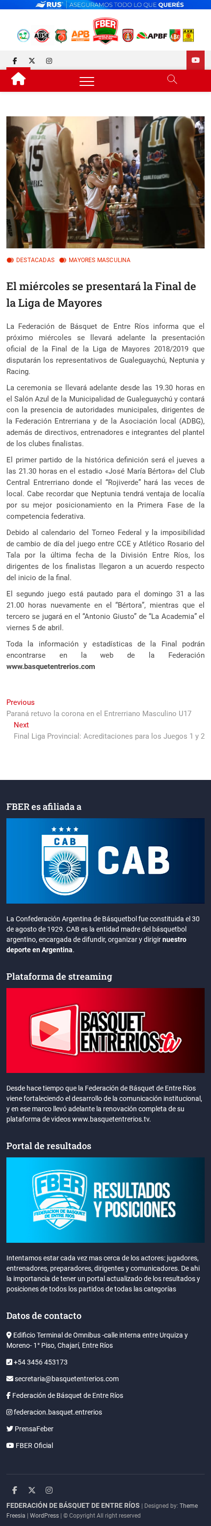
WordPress (44, 1515)
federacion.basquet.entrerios (57, 1412)
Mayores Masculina (100, 260)
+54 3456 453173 (40, 1362)
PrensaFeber (33, 1429)
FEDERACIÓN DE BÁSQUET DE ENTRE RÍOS (73, 1505)
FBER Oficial (33, 1445)
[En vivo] (195, 60)
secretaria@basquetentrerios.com (66, 1379)
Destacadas (35, 260)
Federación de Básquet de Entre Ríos (67, 1395)
